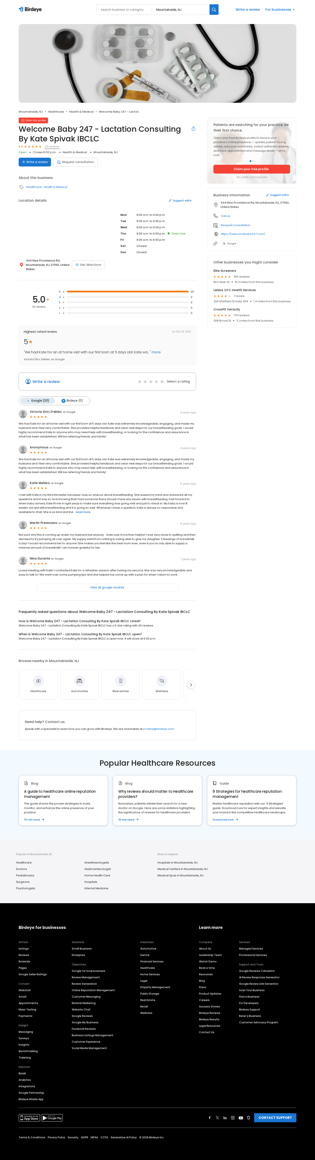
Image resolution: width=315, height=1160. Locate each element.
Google (231, 243)
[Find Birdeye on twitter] (217, 1117)
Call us (225, 216)
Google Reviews (82, 1016)
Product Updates (210, 993)
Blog (202, 981)
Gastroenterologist (97, 869)
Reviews (24, 955)
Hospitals (90, 882)
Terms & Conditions (32, 1137)
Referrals (24, 961)
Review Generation (84, 984)
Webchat (25, 990)
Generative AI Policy (124, 1137)
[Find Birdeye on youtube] (241, 1117)
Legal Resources (209, 1026)
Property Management (155, 987)
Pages (23, 968)
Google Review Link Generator (258, 984)
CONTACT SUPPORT (275, 1117)
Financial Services (152, 961)
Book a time (207, 968)
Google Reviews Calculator (257, 971)
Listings (24, 948)
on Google (69, 412)
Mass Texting (27, 1009)
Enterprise (78, 955)
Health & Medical (81, 112)
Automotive (148, 948)
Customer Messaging (86, 996)
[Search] (214, 9)
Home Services (150, 974)
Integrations (27, 1086)
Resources (206, 974)
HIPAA (94, 1137)
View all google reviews (107, 587)
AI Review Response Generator (259, 977)
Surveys (24, 1038)
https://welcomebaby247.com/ (243, 234)
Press (202, 987)
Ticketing (25, 1057)
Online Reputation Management (93, 990)
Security (73, 1137)
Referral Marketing (84, 1003)
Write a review (248, 9)
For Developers (249, 1003)
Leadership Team (210, 955)
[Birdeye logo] (31, 10)
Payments (25, 1016)
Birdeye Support (249, 1009)
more (156, 352)
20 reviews (52, 146)
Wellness (146, 1013)
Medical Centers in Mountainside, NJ (183, 869)
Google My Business (85, 1022)
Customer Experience (86, 1042)
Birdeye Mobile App (31, 1099)
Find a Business (249, 996)
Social (22, 996)
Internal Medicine (96, 888)
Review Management (86, 977)
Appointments (28, 1003)
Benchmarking (28, 1051)
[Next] (191, 685)
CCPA (104, 1137)
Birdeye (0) (75, 401)
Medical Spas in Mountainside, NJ (181, 875)
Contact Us (206, 1032)
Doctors (21, 869)
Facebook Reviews (84, 1029)
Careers (204, 1000)
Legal (143, 981)
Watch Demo (208, 961)
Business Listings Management (92, 1035)
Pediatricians (25, 875)
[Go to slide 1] (250, 161)
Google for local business (88, 971)
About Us (205, 948)
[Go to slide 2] (253, 161)
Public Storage (149, 993)
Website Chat (81, 1009)
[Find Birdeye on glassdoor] (248, 1117)
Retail (144, 1006)
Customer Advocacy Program (258, 1022)
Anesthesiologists (96, 863)
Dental (144, 955)
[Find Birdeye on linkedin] (225, 1117)
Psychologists (25, 888)
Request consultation (78, 162)
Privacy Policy (56, 1137)
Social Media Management (89, 1048)
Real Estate (147, 1000)
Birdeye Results (209, 1019)
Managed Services (251, 948)
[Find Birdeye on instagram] (232, 1117)
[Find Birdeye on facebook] (210, 1117)
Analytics (25, 1080)
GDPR (84, 1137)
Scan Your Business (252, 990)
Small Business (82, 948)
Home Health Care (97, 875)
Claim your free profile (251, 169)
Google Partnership (31, 1093)
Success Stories (209, 1006)
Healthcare (56, 112)
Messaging (26, 1032)
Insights (24, 1045)
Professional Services (253, 955)
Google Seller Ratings (33, 974)
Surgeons (23, 882)
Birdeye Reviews (209, 1013)
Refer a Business (250, 1016)
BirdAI (22, 1073)
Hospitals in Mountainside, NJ (178, 863)
